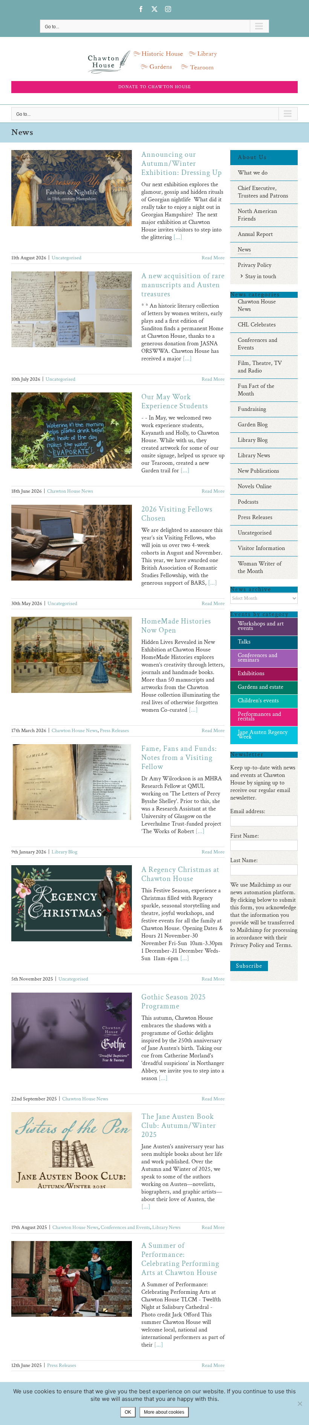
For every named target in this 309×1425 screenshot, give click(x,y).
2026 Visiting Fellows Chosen (177, 513)
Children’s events (258, 701)
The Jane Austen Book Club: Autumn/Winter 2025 (178, 1126)
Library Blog (64, 852)
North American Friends (257, 215)
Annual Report (255, 234)
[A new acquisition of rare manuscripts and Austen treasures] (71, 309)
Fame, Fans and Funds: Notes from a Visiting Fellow (179, 758)
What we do (253, 173)
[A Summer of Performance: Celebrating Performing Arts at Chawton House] (71, 1279)
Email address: (247, 811)
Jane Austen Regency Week (263, 734)
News (244, 250)
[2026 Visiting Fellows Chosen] (71, 543)
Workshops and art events (261, 626)
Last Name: (244, 860)
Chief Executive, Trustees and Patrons (263, 192)
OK (128, 1412)
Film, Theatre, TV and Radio (260, 367)
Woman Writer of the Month (259, 567)
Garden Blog (253, 425)
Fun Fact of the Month (256, 390)
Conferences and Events (125, 1227)
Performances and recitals (259, 716)
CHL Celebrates (257, 325)
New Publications (258, 471)
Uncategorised (66, 257)
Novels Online (255, 486)
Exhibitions (251, 673)
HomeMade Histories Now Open (176, 625)
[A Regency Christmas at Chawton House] (71, 903)
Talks (244, 642)
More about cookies (164, 1412)
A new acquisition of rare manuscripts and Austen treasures (183, 285)
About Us (252, 157)
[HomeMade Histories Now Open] (71, 655)
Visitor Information (261, 548)
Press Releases (114, 730)
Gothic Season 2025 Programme (173, 1001)
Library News (166, 1227)
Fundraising (252, 409)
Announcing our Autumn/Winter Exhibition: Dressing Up (181, 164)
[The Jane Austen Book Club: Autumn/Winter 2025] (71, 1150)
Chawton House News (70, 491)
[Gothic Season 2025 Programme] (71, 1031)
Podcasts (248, 502)
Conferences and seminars (257, 657)
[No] (299, 1403)
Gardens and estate (260, 687)
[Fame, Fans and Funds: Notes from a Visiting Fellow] (71, 782)
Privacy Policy (254, 265)
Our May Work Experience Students (174, 401)
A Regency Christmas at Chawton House (180, 874)
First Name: (244, 836)
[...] (177, 237)
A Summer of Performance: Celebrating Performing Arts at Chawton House (180, 1259)
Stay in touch (260, 276)
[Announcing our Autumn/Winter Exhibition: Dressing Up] (71, 188)
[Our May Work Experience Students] (71, 430)
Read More (213, 257)
